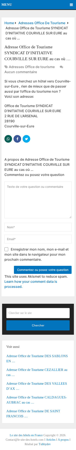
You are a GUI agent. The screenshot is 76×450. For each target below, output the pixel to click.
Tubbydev (45, 444)
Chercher (38, 325)
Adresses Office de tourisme (32, 67)
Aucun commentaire (20, 72)
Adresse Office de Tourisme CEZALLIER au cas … (36, 372)
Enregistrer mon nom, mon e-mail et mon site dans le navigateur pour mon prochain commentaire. (36, 254)
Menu (6, 4)
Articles (50, 439)
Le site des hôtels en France (26, 435)
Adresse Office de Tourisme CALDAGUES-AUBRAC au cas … (36, 400)
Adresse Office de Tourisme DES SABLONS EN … (37, 358)
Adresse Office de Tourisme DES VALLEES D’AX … (36, 386)
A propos (63, 439)
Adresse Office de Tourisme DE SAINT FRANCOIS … (33, 413)
